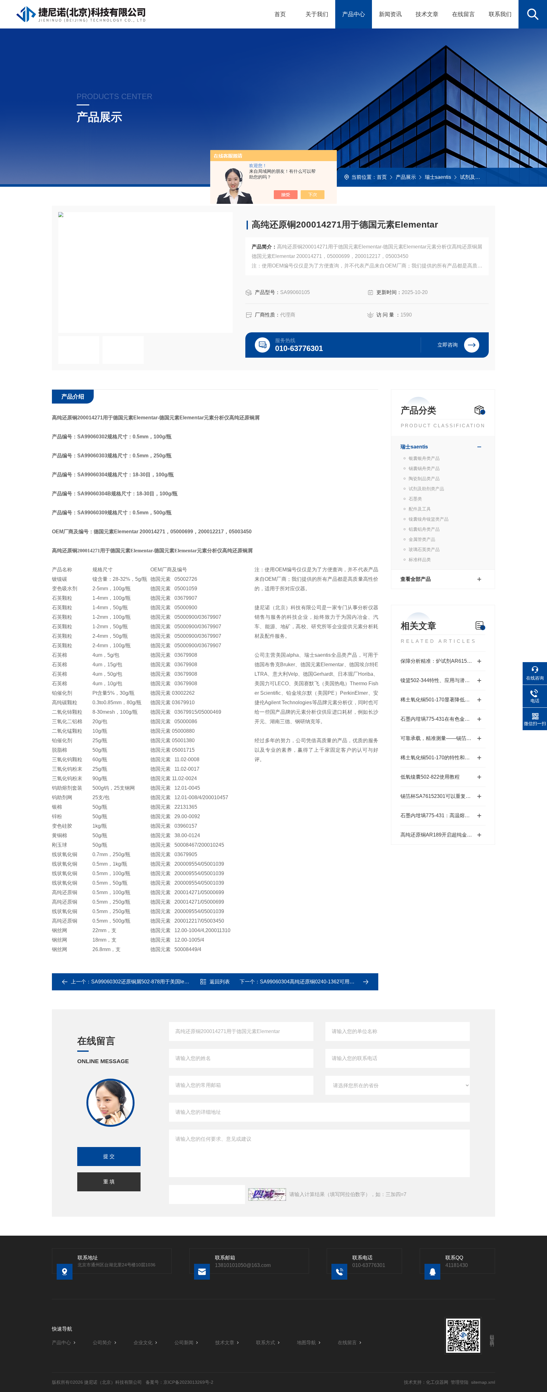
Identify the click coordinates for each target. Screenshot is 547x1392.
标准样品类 (420, 559)
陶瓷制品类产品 (424, 478)
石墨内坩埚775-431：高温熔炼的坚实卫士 (443, 815)
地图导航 (306, 1342)
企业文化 (143, 1342)
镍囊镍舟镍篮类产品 (429, 519)
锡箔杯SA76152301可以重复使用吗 (440, 796)
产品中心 (353, 14)
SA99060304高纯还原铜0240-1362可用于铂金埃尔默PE (323, 981)
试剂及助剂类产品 (480, 177)
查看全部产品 (415, 579)
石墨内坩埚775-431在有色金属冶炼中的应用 (443, 719)
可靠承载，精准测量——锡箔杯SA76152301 (443, 738)
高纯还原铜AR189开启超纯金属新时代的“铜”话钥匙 (443, 834)
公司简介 (102, 1342)
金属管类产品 (422, 539)
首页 (280, 14)
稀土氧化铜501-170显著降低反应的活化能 (443, 699)
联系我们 (500, 14)
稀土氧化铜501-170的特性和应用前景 (442, 757)
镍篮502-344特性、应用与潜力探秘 (440, 680)
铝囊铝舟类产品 (424, 529)
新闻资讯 (390, 14)
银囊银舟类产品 (424, 458)
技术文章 (427, 14)
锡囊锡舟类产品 (424, 468)
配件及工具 (420, 508)
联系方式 (265, 1342)
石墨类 (415, 498)
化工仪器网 (437, 1382)
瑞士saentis (438, 177)
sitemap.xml (483, 1382)
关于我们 (316, 14)
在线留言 (463, 14)
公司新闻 (183, 1342)
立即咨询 (447, 345)
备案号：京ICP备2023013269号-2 (179, 1382)
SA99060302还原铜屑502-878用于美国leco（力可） (150, 981)
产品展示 (406, 177)
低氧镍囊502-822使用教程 (430, 777)
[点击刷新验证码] (267, 1194)
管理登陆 (459, 1382)
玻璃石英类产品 (424, 549)
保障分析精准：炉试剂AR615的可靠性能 (443, 661)
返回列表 (220, 981)
